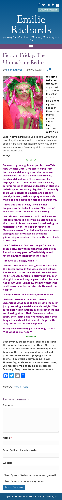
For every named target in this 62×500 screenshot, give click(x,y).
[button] (48, 10)
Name (7, 437)
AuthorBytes (51, 496)
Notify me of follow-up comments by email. (30, 475)
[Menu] (31, 46)
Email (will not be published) (20, 450)
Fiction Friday (21, 387)
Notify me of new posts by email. (24, 481)
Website (7, 462)
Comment (9, 405)
